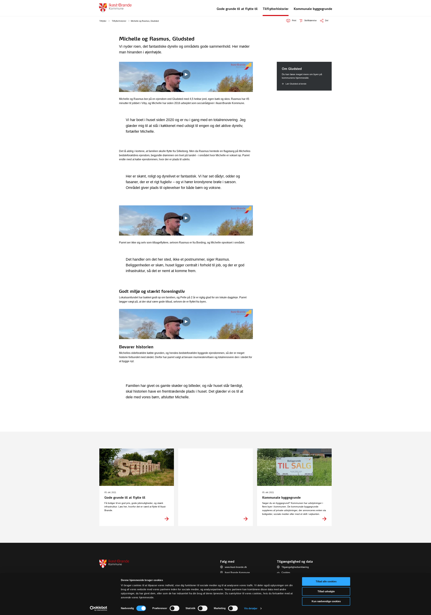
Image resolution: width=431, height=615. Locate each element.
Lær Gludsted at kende (296, 84)
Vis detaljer (250, 608)
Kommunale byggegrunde (313, 9)
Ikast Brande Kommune (237, 572)
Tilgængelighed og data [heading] (295, 561)
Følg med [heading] (227, 561)
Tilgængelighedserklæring (295, 567)
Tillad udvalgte (326, 591)
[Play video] (186, 74)
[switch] (174, 608)
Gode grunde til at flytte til (237, 9)
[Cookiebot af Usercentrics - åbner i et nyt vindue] (98, 608)
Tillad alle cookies (326, 581)
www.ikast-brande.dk (236, 567)
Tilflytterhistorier (276, 9)
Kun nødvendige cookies (326, 601)
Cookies (285, 572)
